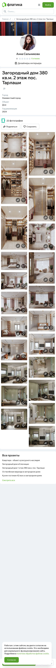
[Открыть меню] (39, 5)
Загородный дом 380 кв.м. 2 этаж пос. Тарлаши (34, 19)
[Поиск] (5, 11)
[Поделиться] (18, 154)
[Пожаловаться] (4, 89)
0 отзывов (35, 58)
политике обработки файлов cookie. (33, 653)
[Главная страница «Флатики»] (19, 5)
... (12, 19)
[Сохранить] (23, 154)
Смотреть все (8, 480)
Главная (5, 19)
